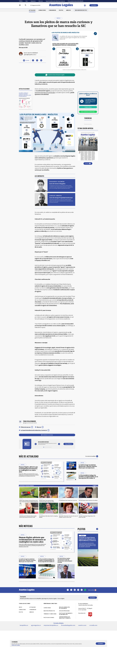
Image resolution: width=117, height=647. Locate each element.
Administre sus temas (48, 435)
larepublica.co (24, 625)
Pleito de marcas (25, 427)
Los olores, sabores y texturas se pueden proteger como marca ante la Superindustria (25, 94)
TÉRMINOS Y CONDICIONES (50, 613)
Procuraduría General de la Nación (75, 1)
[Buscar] (26, 5)
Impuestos (33, 1)
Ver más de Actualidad (90, 456)
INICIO (20, 607)
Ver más (87, 163)
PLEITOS (61, 10)
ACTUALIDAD (32, 10)
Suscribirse (93, 5)
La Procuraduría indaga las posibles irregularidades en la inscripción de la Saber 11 (88, 476)
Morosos (41, 1)
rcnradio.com (93, 625)
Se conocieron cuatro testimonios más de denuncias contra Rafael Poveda (65, 560)
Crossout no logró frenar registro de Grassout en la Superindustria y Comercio (87, 539)
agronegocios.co (36, 625)
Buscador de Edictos (81, 10)
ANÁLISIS (68, 10)
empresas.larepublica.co (51, 625)
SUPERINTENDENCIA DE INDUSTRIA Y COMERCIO (65, 617)
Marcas (39, 427)
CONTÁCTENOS (47, 607)
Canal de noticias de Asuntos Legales (56, 74)
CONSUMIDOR (52, 10)
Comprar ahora (88, 107)
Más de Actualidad (28, 456)
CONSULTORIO (42, 10)
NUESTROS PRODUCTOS (49, 610)
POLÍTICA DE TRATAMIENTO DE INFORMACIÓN (65, 614)
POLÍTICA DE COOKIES (49, 617)
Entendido (100, 643)
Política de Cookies (16, 645)
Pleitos (81, 529)
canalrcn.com (82, 625)
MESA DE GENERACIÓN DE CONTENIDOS (64, 608)
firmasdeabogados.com (68, 625)
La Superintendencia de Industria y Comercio (34, 430)
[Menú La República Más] (20, 5)
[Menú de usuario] (85, 5)
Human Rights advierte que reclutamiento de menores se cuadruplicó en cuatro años (28, 469)
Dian (27, 1)
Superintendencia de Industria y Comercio (55, 1)
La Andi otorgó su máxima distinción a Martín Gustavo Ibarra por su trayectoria (88, 466)
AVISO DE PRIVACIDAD (64, 610)
